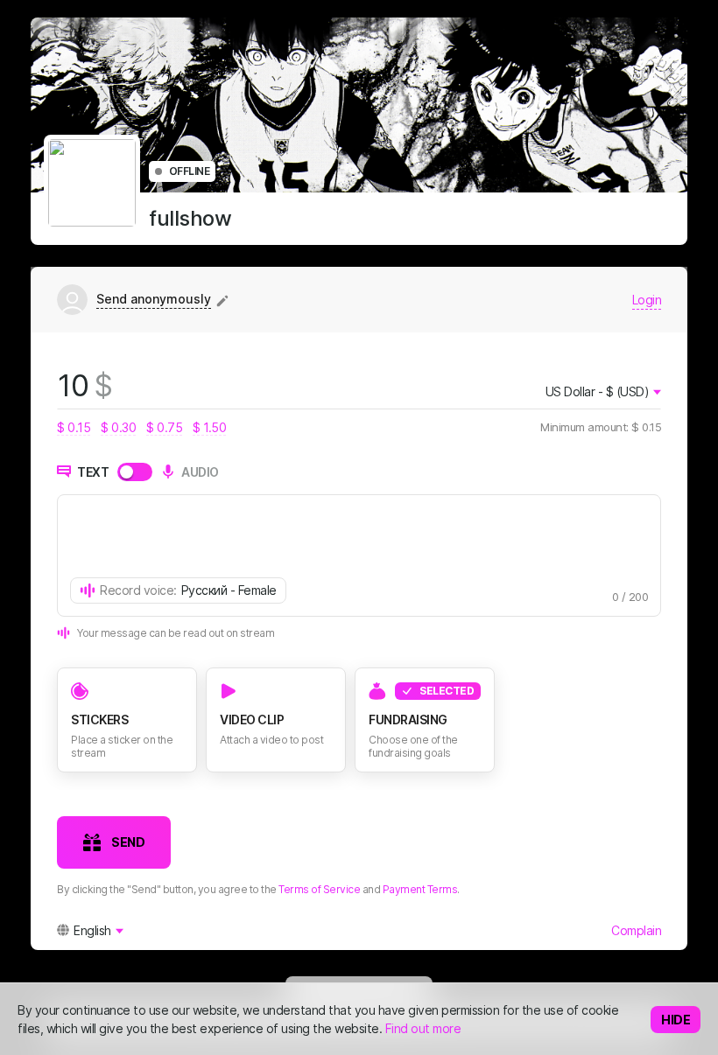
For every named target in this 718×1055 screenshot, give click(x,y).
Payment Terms (420, 889)
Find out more (423, 1028)
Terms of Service (319, 889)
